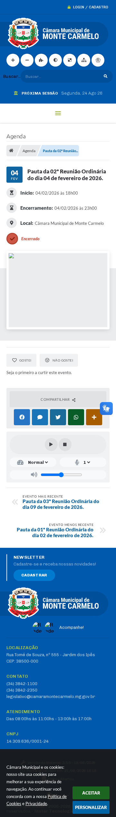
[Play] (51, 444)
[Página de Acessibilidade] (98, 60)
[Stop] (65, 444)
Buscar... (12, 76)
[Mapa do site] (83, 60)
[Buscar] (105, 76)
